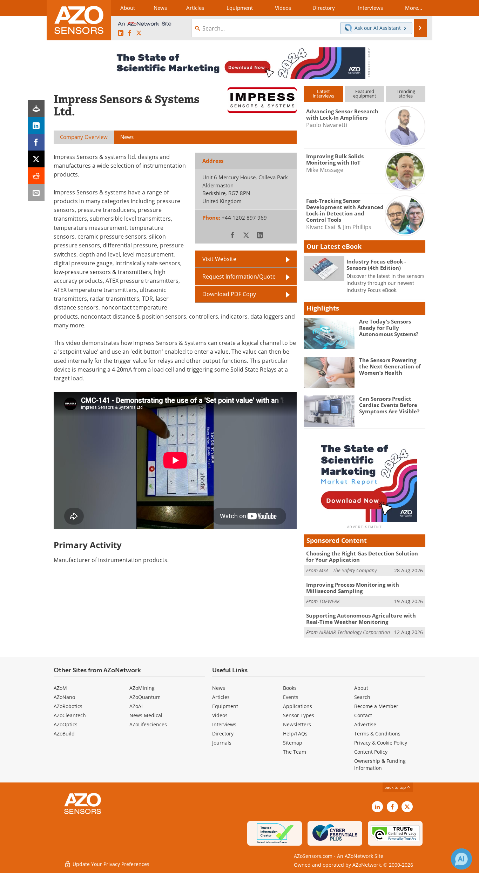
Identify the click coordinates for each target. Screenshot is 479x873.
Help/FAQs (295, 733)
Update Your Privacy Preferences (110, 864)
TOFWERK (329, 601)
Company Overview (84, 136)
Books (290, 688)
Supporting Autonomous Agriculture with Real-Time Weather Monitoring (361, 618)
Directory (223, 733)
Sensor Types (298, 715)
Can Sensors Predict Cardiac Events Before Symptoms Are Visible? (389, 405)
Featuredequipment (364, 93)
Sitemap (292, 742)
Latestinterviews (323, 93)
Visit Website (219, 259)
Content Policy (370, 751)
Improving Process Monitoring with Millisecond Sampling (352, 587)
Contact (363, 715)
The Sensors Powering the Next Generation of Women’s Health (390, 366)
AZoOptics (65, 724)
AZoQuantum (145, 697)
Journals (221, 742)
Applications (297, 706)
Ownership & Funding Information (380, 764)
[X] (36, 159)
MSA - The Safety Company (348, 570)
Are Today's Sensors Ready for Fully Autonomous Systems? (388, 328)
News (218, 688)
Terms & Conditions (377, 733)
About (361, 688)
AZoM (60, 688)
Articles (221, 697)
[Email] (36, 192)
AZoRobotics (68, 706)
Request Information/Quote (239, 276)
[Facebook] (36, 142)
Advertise (365, 724)
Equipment (225, 706)
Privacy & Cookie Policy (380, 742)
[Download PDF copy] (36, 108)
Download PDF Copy (229, 294)
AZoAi (136, 706)
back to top (395, 787)
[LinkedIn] (36, 125)
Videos (220, 715)
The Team (294, 751)
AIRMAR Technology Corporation (354, 632)
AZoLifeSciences (148, 724)
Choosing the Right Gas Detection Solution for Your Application (362, 556)
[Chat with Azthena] (461, 858)
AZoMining (142, 688)
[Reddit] (36, 175)
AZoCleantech (70, 715)
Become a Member (376, 706)
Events (290, 697)
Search (362, 697)
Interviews (224, 724)
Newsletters (297, 724)
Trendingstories (406, 93)
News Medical (145, 715)
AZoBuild (64, 733)
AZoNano (64, 697)
